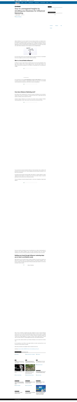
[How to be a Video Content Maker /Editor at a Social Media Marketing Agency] (19, 378)
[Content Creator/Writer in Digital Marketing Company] (41, 378)
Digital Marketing (21, 5)
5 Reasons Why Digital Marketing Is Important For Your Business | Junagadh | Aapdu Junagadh (40, 393)
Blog (26, 2)
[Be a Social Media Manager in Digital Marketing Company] (30, 378)
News (22, 2)
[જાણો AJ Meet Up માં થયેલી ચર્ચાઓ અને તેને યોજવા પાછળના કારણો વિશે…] (41, 357)
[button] (61, 3)
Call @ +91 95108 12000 (31, 0)
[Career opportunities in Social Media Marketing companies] (30, 388)
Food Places (37, 2)
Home (15, 5)
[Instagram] (58, 0)
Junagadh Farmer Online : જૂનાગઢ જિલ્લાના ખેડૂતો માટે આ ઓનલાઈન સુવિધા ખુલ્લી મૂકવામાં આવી (29, 372)
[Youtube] (61, 0)
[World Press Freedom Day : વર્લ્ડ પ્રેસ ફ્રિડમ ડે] (19, 367)
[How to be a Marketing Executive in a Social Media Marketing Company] (41, 367)
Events (51, 2)
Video (47, 2)
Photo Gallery (43, 2)
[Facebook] (57, 0)
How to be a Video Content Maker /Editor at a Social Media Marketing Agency (19, 383)
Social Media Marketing (51, 12)
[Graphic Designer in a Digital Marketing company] (19, 388)
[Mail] (60, 0)
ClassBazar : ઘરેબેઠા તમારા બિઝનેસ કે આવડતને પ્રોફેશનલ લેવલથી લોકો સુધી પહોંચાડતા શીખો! (19, 362)
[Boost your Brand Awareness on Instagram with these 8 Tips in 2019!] (30, 357)
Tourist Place (31, 2)
